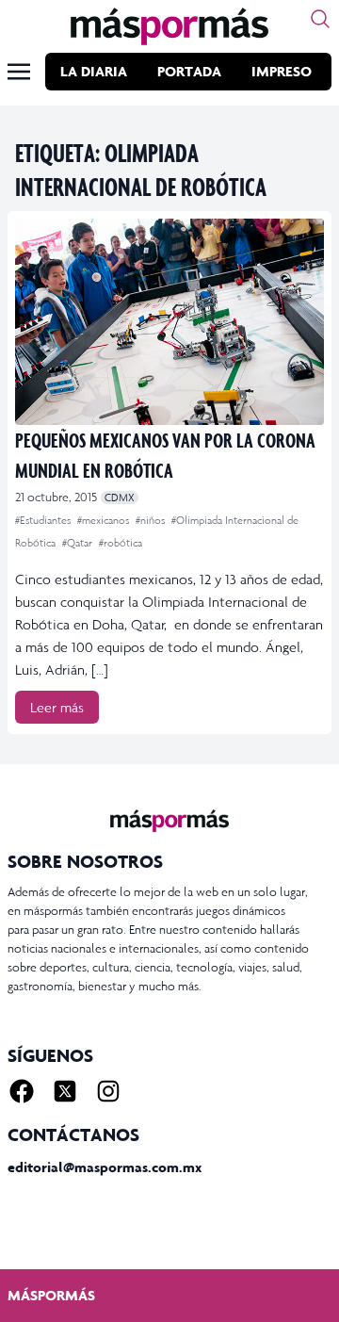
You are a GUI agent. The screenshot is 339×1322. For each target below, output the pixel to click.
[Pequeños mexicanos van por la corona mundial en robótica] (169, 322)
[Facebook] (22, 1091)
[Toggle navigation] (19, 71)
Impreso (281, 71)
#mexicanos (104, 520)
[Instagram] (108, 1091)
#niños (152, 520)
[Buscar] (320, 19)
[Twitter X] (65, 1091)
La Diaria (93, 71)
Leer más (57, 707)
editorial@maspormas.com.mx (105, 1167)
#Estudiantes (44, 520)
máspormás (51, 1295)
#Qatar (78, 542)
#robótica (120, 542)
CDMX (120, 497)
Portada (189, 71)
